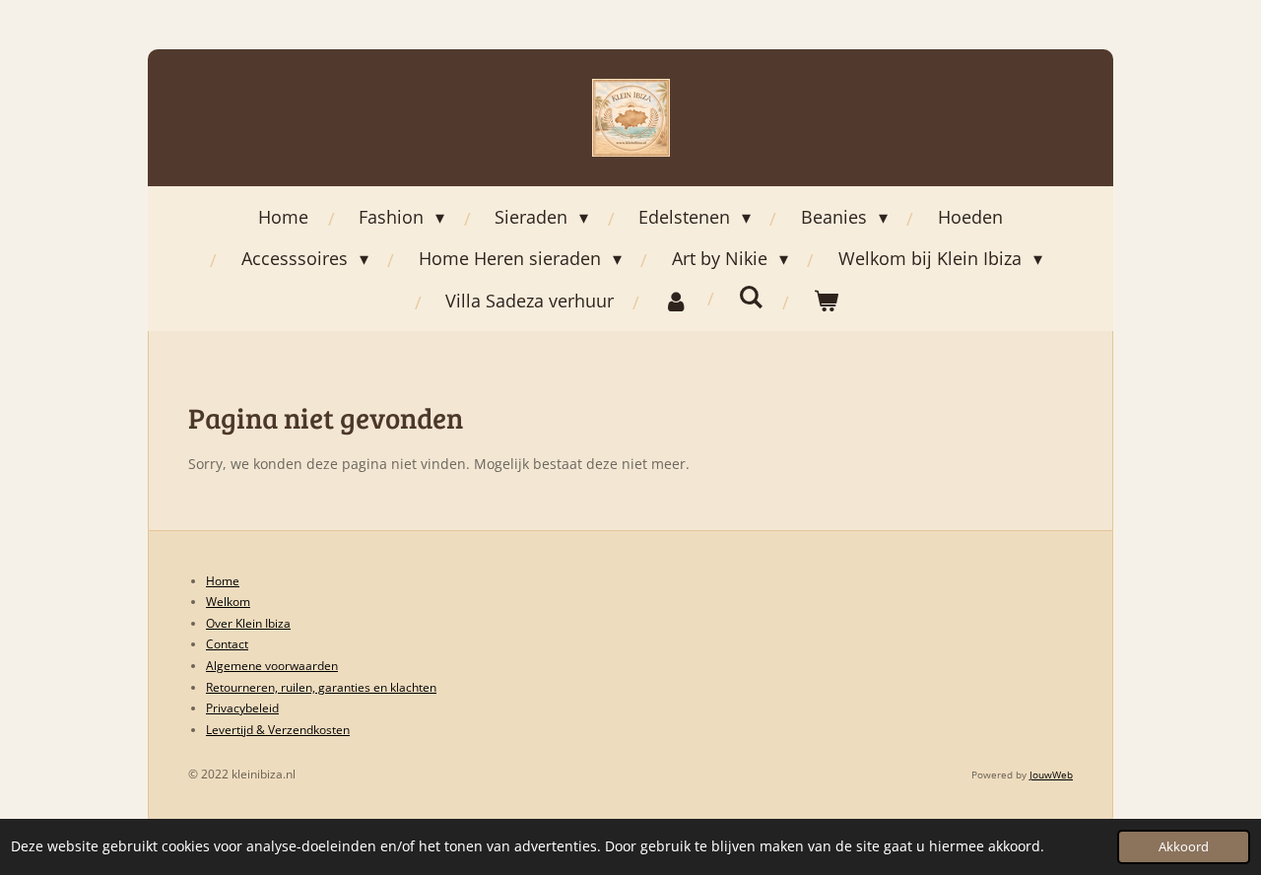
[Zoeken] (751, 296)
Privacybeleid (242, 708)
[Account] (676, 300)
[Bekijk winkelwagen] (826, 300)
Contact (227, 644)
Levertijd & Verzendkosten (278, 729)
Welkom (228, 601)
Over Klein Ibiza (248, 623)
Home (222, 580)
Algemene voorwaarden (272, 665)
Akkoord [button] (1184, 847)
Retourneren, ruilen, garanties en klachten (321, 687)
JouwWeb (1051, 774)
